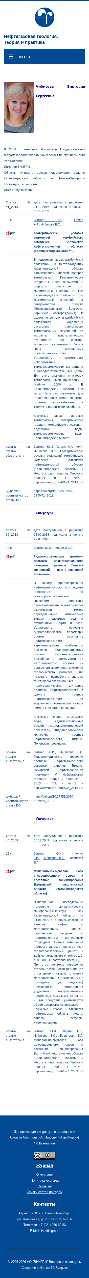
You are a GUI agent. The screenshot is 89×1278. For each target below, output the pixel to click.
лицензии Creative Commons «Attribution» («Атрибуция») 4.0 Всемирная (44, 1137)
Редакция (45, 1186)
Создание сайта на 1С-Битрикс (45, 1268)
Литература (44, 513)
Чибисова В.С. (51, 224)
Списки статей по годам (45, 1192)
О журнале (44, 1174)
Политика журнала (45, 1180)
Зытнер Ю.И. (48, 220)
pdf (12, 233)
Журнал (44, 1165)
